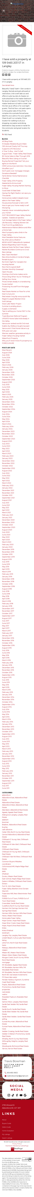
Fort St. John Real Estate (11, 886)
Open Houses (7, 272)
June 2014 (6, 712)
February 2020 (8, 544)
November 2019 (8, 552)
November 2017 (8, 611)
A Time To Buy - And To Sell (12, 151)
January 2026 (7, 370)
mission (4, 950)
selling (4, 1019)
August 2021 (7, 500)
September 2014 (8, 704)
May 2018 (5, 596)
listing (4, 940)
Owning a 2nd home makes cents (14, 274)
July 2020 (6, 532)
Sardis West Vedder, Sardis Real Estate (16, 1017)
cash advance (7, 829)
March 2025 (6, 394)
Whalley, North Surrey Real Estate (15, 1039)
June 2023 (6, 446)
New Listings (6, 252)
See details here (8, 85)
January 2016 (7, 665)
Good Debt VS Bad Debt (11, 191)
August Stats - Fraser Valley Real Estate (17, 154)
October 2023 (7, 436)
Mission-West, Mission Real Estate (14, 955)
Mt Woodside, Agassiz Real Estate (14, 965)
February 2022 (7, 485)
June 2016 (6, 653)
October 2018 (7, 584)
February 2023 (7, 456)
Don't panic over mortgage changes (15, 171)
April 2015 (5, 687)
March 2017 (6, 631)
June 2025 (6, 387)
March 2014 (6, 719)
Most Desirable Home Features (13, 237)
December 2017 (8, 609)
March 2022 (6, 483)
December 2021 (8, 490)
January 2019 (7, 576)
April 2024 (6, 421)
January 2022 (7, 488)
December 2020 (8, 520)
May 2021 (5, 508)
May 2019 (5, 567)
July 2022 (6, 473)
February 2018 (7, 604)
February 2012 (7, 771)
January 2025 (7, 399)
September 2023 (8, 439)
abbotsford (6, 795)
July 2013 (5, 739)
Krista (4, 928)
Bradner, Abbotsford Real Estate (14, 825)
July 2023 (6, 444)
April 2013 (5, 746)
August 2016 (7, 648)
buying (4, 827)
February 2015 (7, 692)
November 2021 (8, 493)
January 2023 (7, 458)
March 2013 (6, 749)
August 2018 (7, 589)
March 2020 (6, 542)
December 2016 (8, 638)
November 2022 (8, 463)
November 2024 (8, 404)
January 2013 (7, 754)
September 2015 (8, 675)
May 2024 (5, 419)
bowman (5, 822)
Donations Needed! (9, 173)
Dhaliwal (5, 874)
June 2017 (6, 623)
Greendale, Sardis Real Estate (13, 903)
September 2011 (8, 781)
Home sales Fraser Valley (11, 918)
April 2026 (6, 362)
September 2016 (8, 645)
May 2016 (5, 655)
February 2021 (7, 515)
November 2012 (8, 756)
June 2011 (5, 788)
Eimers (4, 884)
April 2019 (5, 569)
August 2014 (7, 707)
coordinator (6, 864)
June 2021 (6, 505)
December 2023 (8, 431)
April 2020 (6, 540)
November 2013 (8, 729)
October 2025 (7, 377)
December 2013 (8, 727)
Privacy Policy (16, 1144)
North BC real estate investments (14, 975)
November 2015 (8, 670)
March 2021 (6, 512)
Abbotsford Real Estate (11, 802)
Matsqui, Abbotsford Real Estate (14, 948)
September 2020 (8, 527)
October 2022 (7, 466)
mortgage (6, 962)
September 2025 (8, 380)
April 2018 (6, 599)
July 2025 (5, 384)
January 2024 (7, 429)
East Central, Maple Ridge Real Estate (16, 879)
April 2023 (6, 451)
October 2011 (7, 778)
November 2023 (8, 434)
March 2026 (6, 365)
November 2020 (8, 522)
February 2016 (7, 663)
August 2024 (7, 412)
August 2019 (7, 559)
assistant (5, 820)
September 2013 (8, 734)
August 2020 (7, 530)
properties (6, 989)
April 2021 (5, 510)
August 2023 (7, 441)
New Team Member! (9, 255)
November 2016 (8, 640)
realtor (4, 994)
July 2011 (5, 786)
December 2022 (8, 461)
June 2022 (6, 476)
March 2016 (6, 660)
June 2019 (6, 564)
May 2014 (5, 714)
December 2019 (8, 549)
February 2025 (7, 397)
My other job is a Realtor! (11, 240)
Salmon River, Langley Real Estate (15, 1002)
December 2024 (8, 402)
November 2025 (8, 375)
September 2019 (8, 557)
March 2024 (6, 424)
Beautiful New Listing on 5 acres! (14, 159)
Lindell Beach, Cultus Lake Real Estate (16, 938)
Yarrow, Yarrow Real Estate (12, 1049)
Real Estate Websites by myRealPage (17, 1146)
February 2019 (7, 574)
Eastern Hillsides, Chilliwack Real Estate (17, 881)
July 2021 (5, 503)
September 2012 (8, 759)
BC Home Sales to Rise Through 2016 (16, 156)
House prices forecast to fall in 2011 (15, 203)
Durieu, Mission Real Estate (12, 876)
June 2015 (6, 682)
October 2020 (7, 525)
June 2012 (6, 766)
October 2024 (7, 407)
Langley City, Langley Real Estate (18, 72)
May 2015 (5, 685)
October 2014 (7, 702)
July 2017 (5, 621)
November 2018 (8, 581)
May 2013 (5, 744)
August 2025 (7, 382)
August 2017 (7, 618)
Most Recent (7, 350)
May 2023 (5, 449)
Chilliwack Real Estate (10, 849)
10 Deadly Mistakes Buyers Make (14, 144)
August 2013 (7, 736)
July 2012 (5, 764)
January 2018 (7, 606)
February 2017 (7, 633)
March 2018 (6, 601)
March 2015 (6, 690)
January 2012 (7, 773)
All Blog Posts (7, 141)
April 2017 (5, 628)
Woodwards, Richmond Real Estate (15, 1046)
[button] (9, 1095)
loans (4, 945)
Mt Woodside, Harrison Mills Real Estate (17, 972)
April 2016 (5, 658)
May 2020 (6, 537)
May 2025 (5, 389)
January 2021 (7, 517)
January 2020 (7, 547)
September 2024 (8, 409)
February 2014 (7, 722)
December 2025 (8, 372)
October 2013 (7, 731)
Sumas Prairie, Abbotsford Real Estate (16, 1026)
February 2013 (7, 751)
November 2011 (8, 776)
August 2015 (7, 677)
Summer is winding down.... (12, 306)
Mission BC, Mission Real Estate (13, 953)
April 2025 (6, 392)
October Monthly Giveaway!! (12, 269)
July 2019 (5, 562)
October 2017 (7, 613)
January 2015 (7, 695)
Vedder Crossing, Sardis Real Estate (15, 1031)
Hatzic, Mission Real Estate (12, 916)
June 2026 (6, 357)
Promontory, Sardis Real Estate (13, 987)
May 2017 (5, 626)
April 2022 (6, 481)
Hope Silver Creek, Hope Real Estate (15, 923)
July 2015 (5, 680)
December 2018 (8, 579)
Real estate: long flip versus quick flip (16, 296)
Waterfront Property (10, 338)
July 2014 (5, 709)
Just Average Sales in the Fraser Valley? (17, 220)
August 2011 (6, 783)
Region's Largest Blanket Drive (13, 299)
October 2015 (7, 672)
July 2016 (5, 650)
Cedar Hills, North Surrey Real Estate (16, 832)
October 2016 (7, 643)
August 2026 (7, 353)
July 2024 (6, 414)
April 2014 (5, 717)
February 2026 (7, 367)
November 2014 (8, 699)
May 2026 (5, 360)
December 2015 (8, 668)
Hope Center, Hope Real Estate (14, 921)
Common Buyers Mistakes (12, 861)
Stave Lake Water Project (11, 304)
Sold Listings (6, 301)
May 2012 (5, 768)
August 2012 (7, 761)
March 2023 (6, 453)
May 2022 (5, 478)
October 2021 (7, 495)
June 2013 (6, 741)
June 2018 (6, 594)
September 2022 (8, 468)
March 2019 (6, 572)
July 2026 (5, 355)
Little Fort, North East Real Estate (14, 943)
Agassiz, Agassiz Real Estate (12, 812)
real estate (6, 992)
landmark (5, 933)
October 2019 (7, 554)
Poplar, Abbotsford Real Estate (13, 985)
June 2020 (6, 535)
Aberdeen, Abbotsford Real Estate (15, 810)
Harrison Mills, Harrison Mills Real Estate (17, 913)
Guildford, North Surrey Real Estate (15, 906)
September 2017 (8, 616)
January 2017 (7, 636)
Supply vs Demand (9, 309)
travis (4, 1029)
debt (4, 871)
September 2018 (8, 586)
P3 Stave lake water (9, 977)
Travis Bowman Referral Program (14, 316)
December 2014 (8, 697)
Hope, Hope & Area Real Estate (13, 926)
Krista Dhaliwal (7, 930)
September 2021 (8, 498)
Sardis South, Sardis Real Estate (14, 1009)
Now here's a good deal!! (11, 267)
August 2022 (7, 471)
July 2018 (5, 591)
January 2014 (7, 724)
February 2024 (7, 426)
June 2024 (6, 416)
